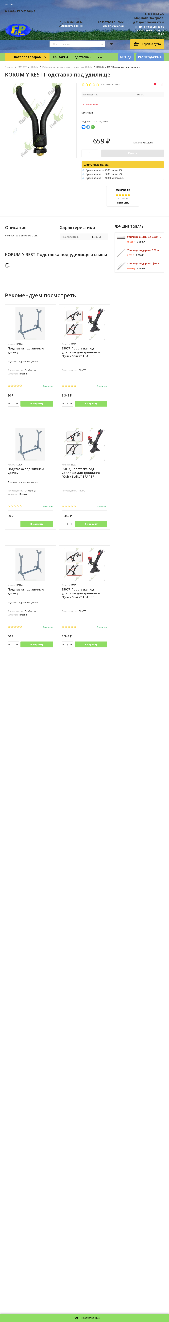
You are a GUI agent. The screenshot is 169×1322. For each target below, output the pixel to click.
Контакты (60, 57)
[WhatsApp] (93, 127)
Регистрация (26, 11)
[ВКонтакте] (83, 127)
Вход (11, 11)
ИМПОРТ (22, 67)
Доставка (81, 57)
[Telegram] (88, 127)
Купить (132, 153)
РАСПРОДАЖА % (150, 57)
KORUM (34, 67)
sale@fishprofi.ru (113, 25)
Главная (9, 67)
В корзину (36, 403)
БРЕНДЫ (126, 57)
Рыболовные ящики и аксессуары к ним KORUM (67, 67)
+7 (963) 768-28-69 (70, 22)
